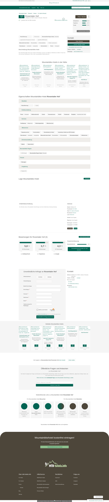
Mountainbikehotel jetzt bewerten (79, 249)
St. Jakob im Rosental (74, 210)
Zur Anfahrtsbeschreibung (73, 283)
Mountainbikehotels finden (24, 7)
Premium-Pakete (40, 490)
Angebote (34, 7)
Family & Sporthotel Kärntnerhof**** (60, 73)
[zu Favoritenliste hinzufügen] (20, 21)
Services (23, 118)
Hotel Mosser (84, 79)
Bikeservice (25, 127)
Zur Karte (70, 281)
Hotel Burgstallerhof (48, 69)
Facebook (76, 477)
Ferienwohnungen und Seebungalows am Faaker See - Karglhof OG (25, 74)
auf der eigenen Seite (73, 413)
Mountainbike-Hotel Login (77, 0)
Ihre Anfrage (26, 289)
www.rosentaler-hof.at (78, 51)
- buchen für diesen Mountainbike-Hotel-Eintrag (85, 414)
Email (25, 300)
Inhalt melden (72, 360)
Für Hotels (21, 477)
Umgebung (24, 166)
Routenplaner (87, 178)
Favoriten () (95, 500)
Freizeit (22, 157)
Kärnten (74, 212)
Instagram (76, 480)
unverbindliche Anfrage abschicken (45, 316)
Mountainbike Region (26, 148)
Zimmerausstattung (26, 139)
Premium (87, 63)
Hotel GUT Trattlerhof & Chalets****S (72, 77)
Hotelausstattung (26, 110)
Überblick (24, 101)
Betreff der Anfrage (28, 286)
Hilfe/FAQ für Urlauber (41, 480)
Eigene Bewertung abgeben (85, 236)
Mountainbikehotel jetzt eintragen (55, 446)
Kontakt (75, 228)
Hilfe (83, 0)
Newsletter (76, 484)
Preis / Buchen (81, 16)
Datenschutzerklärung (42, 314)
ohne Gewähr (62, 360)
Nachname (26, 297)
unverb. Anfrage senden (79, 44)
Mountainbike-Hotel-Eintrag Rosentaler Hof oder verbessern (60, 414)
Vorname (26, 293)
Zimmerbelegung (27, 280)
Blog (38, 7)
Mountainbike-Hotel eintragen (43, 487)
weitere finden (36, 413)
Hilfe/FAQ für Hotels (41, 477)
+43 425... (73, 49)
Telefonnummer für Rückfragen (28, 305)
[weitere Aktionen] (88, 16)
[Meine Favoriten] (47, 7)
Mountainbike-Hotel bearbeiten (43, 484)
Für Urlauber (21, 480)
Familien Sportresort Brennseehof (36, 73)
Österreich (72, 214)
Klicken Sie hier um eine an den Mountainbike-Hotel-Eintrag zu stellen (55, 377)
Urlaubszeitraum (27, 276)
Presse (20, 484)
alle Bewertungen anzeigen (83, 31)
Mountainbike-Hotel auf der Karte (75, 47)
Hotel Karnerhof (84, 332)
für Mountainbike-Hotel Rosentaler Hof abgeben (24, 414)
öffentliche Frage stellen (55, 385)
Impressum (57, 477)
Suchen (89, 8)
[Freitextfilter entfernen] (87, 7)
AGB (56, 480)
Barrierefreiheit (98, 496)
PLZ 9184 (75, 208)
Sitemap (20, 494)
